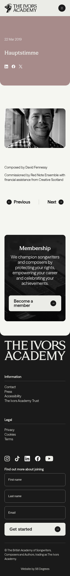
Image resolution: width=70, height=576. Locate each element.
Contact (10, 387)
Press (8, 392)
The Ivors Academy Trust (21, 401)
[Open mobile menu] (62, 8)
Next (52, 202)
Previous (22, 202)
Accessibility (12, 396)
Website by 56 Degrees (35, 569)
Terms (8, 439)
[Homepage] (20, 8)
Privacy (9, 430)
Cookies (10, 434)
